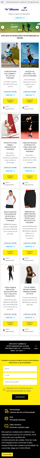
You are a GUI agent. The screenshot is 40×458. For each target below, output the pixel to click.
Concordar (7, 454)
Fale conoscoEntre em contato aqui (19, 426)
